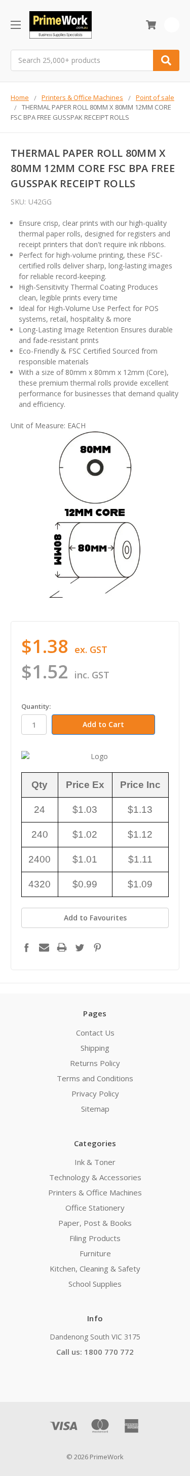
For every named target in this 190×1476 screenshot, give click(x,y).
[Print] (62, 947)
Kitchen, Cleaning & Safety (95, 1268)
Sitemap (95, 1109)
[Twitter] (79, 947)
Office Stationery (95, 1208)
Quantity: (36, 706)
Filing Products (95, 1238)
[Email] (44, 947)
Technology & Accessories (95, 1177)
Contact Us (95, 1032)
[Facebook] (26, 947)
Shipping (95, 1048)
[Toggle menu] (15, 25)
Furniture (95, 1253)
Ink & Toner (95, 1162)
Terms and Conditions (95, 1078)
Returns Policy (95, 1063)
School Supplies (95, 1284)
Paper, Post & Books (95, 1223)
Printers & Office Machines (95, 1192)
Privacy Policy (95, 1093)
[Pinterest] (97, 947)
